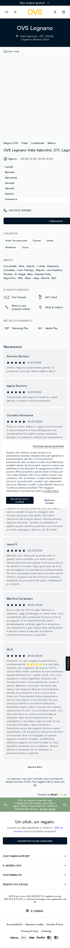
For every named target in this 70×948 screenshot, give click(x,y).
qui (35, 784)
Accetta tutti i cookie (20, 500)
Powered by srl (52, 794)
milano (52, 142)
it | (37, 910)
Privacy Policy (30, 931)
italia (25, 142)
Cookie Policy (54, 924)
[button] (68, 663)
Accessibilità (14, 924)
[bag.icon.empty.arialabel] (64, 12)
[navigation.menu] (6, 12)
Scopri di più (47, 808)
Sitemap (47, 931)
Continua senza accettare (48, 446)
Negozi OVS (11, 142)
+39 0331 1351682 (19, 210)
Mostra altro (35, 766)
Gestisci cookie (34, 924)
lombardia (37, 142)
